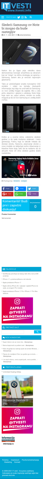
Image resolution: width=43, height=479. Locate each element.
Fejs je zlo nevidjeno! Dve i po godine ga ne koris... (20, 354)
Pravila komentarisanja (30, 460)
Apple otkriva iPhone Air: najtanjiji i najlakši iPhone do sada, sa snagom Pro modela (20, 287)
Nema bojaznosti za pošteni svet (13, 345)
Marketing (8, 462)
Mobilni (17, 181)
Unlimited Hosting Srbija (12, 372)
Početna (5, 460)
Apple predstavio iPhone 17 (12, 282)
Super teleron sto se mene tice (13, 342)
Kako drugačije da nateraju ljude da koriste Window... (20, 349)
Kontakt (17, 462)
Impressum (15, 460)
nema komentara (25, 35)
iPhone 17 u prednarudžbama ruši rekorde (17, 279)
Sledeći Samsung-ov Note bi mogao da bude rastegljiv (20, 28)
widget (24, 181)
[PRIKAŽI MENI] (2, 17)
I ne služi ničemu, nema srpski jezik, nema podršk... (20, 359)
